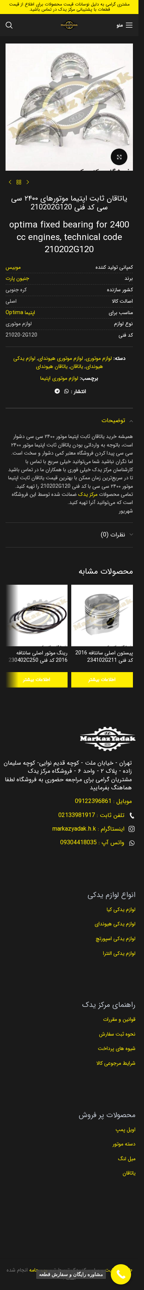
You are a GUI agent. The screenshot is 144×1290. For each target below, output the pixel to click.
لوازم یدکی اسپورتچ (116, 939)
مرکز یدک (87, 494)
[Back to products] (18, 182)
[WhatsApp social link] (66, 391)
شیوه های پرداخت (117, 1048)
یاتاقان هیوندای (52, 366)
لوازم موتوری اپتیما (59, 378)
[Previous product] (27, 182)
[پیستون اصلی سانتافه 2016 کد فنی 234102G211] (102, 616)
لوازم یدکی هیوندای (115, 924)
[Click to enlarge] (119, 157)
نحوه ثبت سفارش (117, 1034)
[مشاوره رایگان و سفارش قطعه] (121, 1274)
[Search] (9, 25)
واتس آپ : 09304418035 (92, 842)
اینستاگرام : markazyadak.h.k (88, 829)
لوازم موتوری (99, 358)
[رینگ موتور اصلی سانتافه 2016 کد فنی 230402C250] (37, 616)
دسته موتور (124, 1144)
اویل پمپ (126, 1130)
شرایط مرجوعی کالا (116, 1063)
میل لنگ (127, 1159)
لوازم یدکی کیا (120, 909)
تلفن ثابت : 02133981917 (91, 815)
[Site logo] (69, 25)
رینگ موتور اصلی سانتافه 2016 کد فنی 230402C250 (38, 656)
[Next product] (10, 182)
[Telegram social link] (57, 391)
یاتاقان (76, 366)
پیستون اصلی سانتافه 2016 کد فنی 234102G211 (104, 656)
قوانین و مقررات (119, 1019)
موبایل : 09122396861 (103, 801)
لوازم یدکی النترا (119, 953)
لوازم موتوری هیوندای (60, 358)
